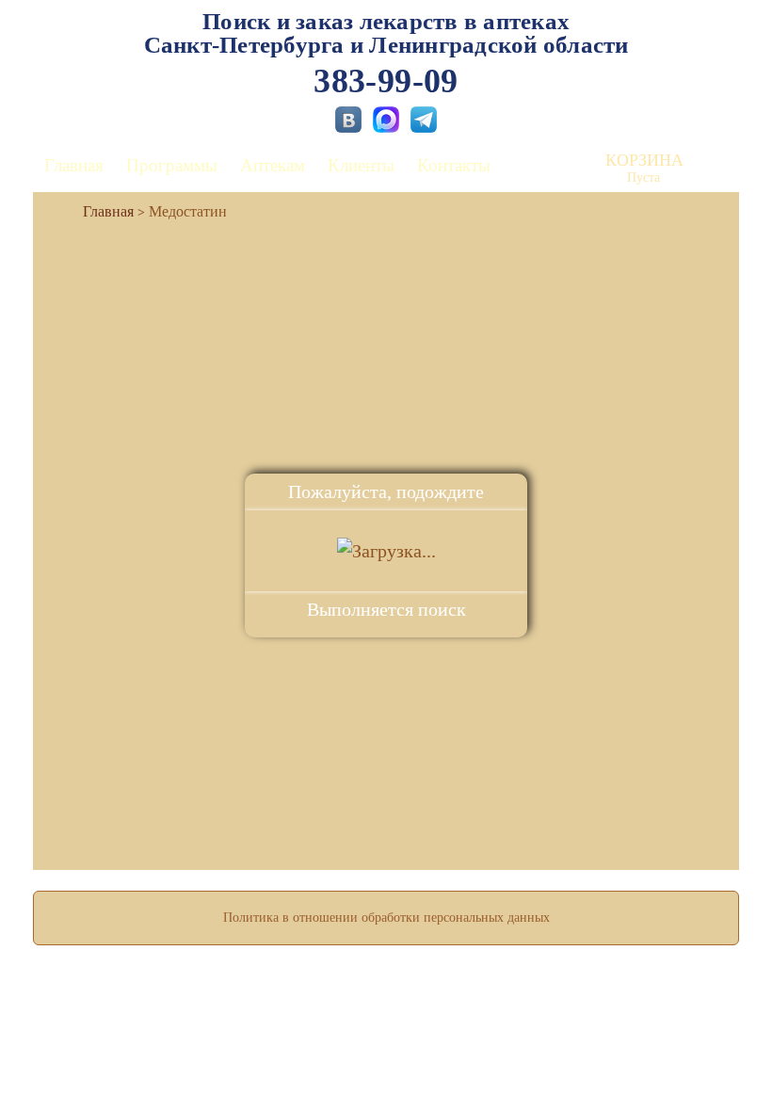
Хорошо (386, 1041)
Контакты (454, 165)
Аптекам (272, 165)
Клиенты (361, 165)
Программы (171, 165)
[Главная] (100, 211)
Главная (74, 165)
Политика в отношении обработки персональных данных (386, 917)
